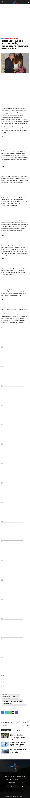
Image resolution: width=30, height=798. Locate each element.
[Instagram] (11, 786)
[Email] (13, 712)
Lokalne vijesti (14, 38)
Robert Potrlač (7, 699)
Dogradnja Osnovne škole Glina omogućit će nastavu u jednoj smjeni (18, 751)
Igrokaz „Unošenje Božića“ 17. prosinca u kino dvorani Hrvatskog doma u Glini (22, 723)
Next (4, 682)
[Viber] (16, 712)
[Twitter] (6, 712)
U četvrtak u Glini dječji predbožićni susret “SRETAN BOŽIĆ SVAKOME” (7, 723)
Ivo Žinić (15, 696)
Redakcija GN (8, 51)
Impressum (17, 793)
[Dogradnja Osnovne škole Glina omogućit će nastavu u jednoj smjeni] (5, 751)
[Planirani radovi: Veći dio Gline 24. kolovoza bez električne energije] (5, 744)
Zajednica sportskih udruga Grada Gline (14, 705)
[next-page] (5, 756)
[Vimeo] (18, 786)
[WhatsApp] (9, 712)
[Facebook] (2, 712)
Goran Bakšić (6, 696)
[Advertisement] (15, 19)
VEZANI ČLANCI (6, 730)
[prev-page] (2, 756)
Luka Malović (6, 698)
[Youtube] (22, 786)
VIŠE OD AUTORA (16, 730)
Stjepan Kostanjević (16, 701)
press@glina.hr (20, 782)
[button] (2, 2)
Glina (9, 36)
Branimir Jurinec (14, 694)
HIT (5, 38)
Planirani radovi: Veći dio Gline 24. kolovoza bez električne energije (17, 744)
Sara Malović (17, 699)
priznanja (15, 698)
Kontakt (11, 793)
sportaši (5, 701)
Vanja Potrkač (7, 703)
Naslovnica (3, 36)
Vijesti (9, 38)
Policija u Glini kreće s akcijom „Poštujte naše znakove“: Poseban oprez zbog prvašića (17, 736)
